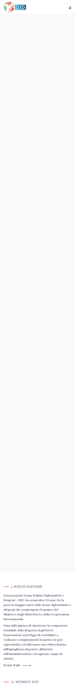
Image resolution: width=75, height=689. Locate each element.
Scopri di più (11, 665)
